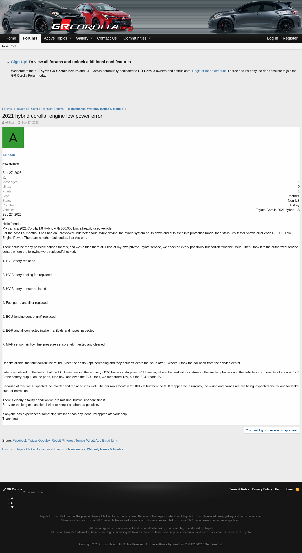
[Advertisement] (151, 96)
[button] (70, 38)
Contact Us (107, 38)
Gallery (82, 38)
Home (11, 38)
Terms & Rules (239, 489)
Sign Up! (19, 62)
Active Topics (55, 38)
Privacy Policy (262, 489)
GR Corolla (14, 489)
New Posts (9, 46)
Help (278, 489)
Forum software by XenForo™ (184, 544)
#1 (4, 177)
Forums (30, 38)
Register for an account (209, 71)
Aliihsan (10, 122)
